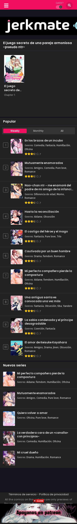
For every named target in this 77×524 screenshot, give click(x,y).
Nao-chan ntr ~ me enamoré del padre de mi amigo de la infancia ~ (49, 187)
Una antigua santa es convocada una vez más (43, 299)
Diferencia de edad (44, 194)
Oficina (29, 149)
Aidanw (38, 216)
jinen (56, 347)
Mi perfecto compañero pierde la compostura (48, 273)
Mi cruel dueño (27, 452)
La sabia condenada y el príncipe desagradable (49, 322)
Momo (60, 194)
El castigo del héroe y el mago (46, 231)
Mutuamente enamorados (44, 163)
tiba (59, 306)
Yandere (67, 306)
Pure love (61, 168)
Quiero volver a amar (32, 413)
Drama (38, 256)
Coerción (39, 328)
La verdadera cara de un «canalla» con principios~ (42, 435)
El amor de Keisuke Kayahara (46, 342)
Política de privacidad (54, 494)
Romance (30, 171)
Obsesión (49, 216)
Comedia (39, 145)
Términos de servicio (23, 494)
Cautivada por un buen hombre (47, 251)
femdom (48, 256)
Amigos (38, 168)
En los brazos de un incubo (44, 141)
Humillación (63, 145)
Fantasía (50, 145)
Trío (59, 236)
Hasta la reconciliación (42, 212)
